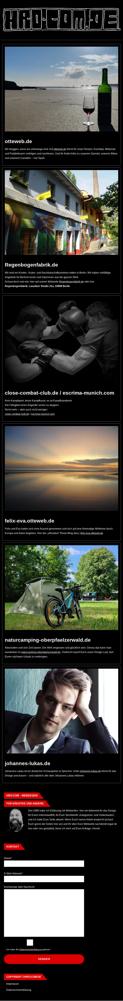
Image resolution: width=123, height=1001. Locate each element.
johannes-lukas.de (27, 763)
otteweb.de (18, 141)
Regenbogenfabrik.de (31, 265)
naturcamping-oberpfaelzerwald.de (48, 640)
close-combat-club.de (17, 414)
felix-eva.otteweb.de (29, 521)
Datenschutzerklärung (18, 990)
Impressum (12, 983)
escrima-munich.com (43, 414)
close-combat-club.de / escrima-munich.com (59, 393)
